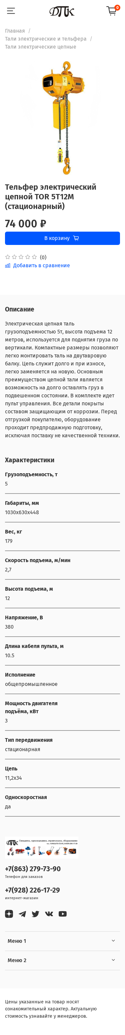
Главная (15, 31)
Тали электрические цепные (40, 47)
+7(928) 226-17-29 (32, 890)
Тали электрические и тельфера (46, 39)
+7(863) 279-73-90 (33, 869)
